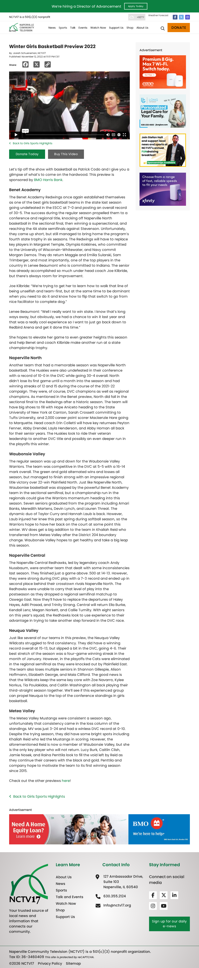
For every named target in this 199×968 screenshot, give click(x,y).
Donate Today (27, 154)
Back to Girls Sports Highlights (32, 143)
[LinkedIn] (174, 895)
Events (83, 28)
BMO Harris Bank (48, 179)
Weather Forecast (158, 15)
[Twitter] (181, 17)
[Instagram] (187, 17)
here (66, 780)
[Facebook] (175, 17)
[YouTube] (164, 906)
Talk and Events (69, 896)
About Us (142, 28)
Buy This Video (66, 154)
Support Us (116, 28)
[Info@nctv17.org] (116, 905)
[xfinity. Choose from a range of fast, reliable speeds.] (163, 188)
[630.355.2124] (114, 896)
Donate (178, 27)
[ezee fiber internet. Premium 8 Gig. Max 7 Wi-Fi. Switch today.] (163, 71)
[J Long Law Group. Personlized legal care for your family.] (163, 110)
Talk (72, 28)
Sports (63, 28)
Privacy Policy (50, 963)
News (52, 28)
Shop (130, 28)
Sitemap (73, 963)
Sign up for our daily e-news (169, 924)
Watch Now (98, 28)
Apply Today (136, 6)
